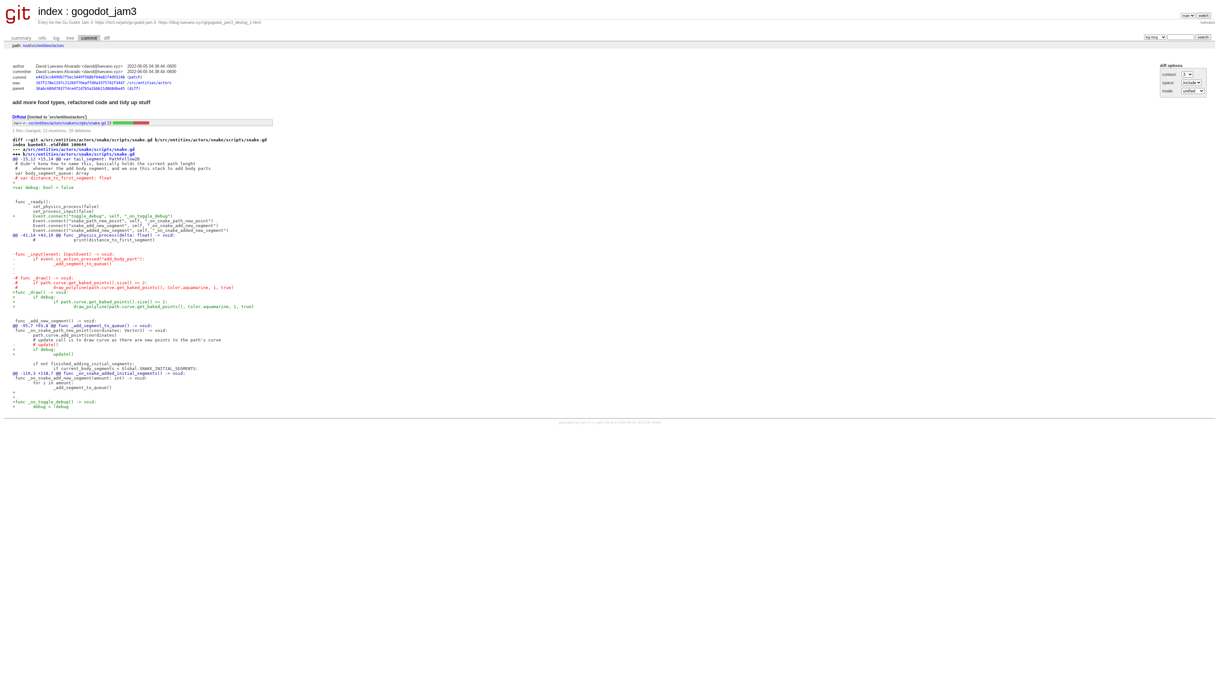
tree (70, 38)
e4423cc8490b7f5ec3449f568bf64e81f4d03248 (80, 77)
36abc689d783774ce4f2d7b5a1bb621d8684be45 (80, 88)
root (26, 45)
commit (89, 38)
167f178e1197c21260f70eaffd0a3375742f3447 (80, 83)
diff (107, 38)
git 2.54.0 (605, 422)
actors (58, 45)
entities (44, 45)
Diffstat (19, 117)
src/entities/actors (150, 83)
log (56, 38)
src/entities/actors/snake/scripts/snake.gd (67, 123)
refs (42, 38)
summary (21, 38)
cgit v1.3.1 (588, 422)
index (50, 11)
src (34, 45)
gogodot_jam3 (104, 11)
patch (134, 77)
